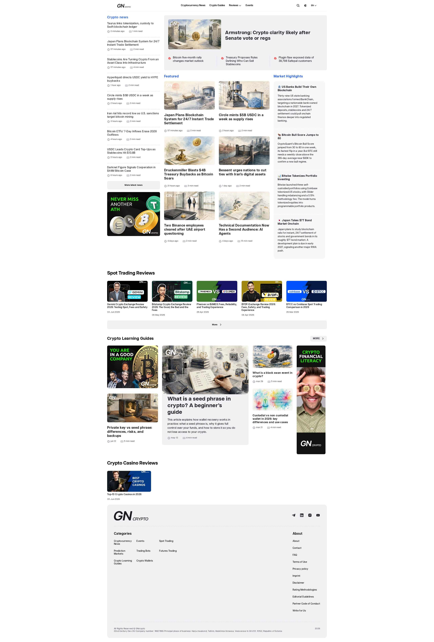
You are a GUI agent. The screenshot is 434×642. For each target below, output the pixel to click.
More (214, 325)
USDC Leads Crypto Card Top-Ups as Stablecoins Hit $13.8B (131, 151)
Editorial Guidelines (303, 597)
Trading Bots (143, 551)
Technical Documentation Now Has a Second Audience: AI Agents (244, 229)
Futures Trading (168, 551)
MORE (316, 338)
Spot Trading (166, 541)
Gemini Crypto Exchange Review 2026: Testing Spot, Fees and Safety (127, 306)
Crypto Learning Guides (130, 339)
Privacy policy (300, 569)
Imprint (296, 576)
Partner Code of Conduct (306, 604)
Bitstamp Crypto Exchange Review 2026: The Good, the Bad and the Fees (171, 307)
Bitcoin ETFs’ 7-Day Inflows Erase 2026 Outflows (132, 133)
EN (312, 5)
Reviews (233, 5)
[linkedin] (302, 515)
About (296, 541)
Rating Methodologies (305, 590)
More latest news (133, 185)
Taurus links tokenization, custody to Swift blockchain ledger (130, 25)
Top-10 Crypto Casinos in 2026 (124, 494)
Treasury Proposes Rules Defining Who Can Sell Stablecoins (242, 61)
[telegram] (294, 515)
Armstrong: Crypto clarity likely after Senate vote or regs (267, 35)
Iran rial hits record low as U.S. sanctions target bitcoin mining (133, 115)
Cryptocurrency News (193, 5)
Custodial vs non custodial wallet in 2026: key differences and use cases (270, 419)
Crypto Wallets (144, 561)
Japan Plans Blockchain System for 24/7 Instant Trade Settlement (133, 43)
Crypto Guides (217, 5)
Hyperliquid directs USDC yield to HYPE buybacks (132, 79)
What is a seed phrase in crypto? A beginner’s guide (199, 405)
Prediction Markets (119, 552)
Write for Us (299, 611)
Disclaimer (298, 583)
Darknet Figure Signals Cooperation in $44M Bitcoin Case (131, 169)
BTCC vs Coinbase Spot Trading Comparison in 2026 (304, 306)
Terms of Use (300, 562)
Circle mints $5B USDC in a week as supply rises (130, 97)
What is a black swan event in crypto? (272, 375)
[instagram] (310, 515)
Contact (297, 548)
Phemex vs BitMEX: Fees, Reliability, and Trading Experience (217, 306)
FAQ (295, 555)
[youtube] (318, 515)
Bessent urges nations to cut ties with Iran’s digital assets (242, 172)
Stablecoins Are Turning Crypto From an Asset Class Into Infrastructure (133, 61)
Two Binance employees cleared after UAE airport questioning (184, 229)
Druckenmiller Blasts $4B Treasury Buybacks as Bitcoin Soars (188, 174)
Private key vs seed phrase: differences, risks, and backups (129, 432)
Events (249, 5)
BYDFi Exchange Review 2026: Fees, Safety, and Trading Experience (259, 307)
